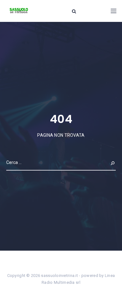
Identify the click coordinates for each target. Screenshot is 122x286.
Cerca (108, 162)
